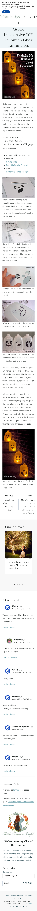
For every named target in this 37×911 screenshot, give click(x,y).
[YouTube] (26, 906)
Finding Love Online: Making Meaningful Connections (18, 565)
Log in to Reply (8, 627)
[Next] (30, 557)
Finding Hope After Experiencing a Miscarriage (8, 503)
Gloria (15, 670)
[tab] (14, 584)
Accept (6, 12)
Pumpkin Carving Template (17, 165)
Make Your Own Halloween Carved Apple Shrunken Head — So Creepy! (28, 504)
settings (22, 8)
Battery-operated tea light (17, 172)
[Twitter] (23, 906)
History (28, 895)
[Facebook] (10, 906)
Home (7, 895)
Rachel (17, 639)
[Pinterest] (17, 906)
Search (28, 883)
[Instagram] (13, 906)
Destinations (17, 895)
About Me (18, 898)
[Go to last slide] (7, 557)
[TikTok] (20, 906)
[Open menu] (18, 23)
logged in (17, 790)
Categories (7, 872)
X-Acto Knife (11, 162)
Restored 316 (26, 903)
